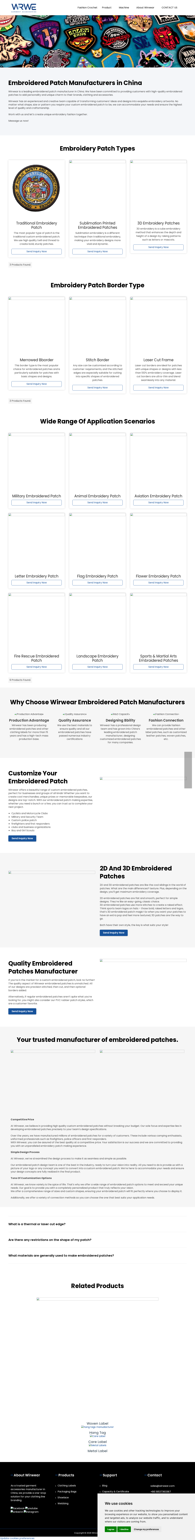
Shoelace (63, 1497)
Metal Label (97, 1451)
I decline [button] (124, 1529)
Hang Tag (97, 1432)
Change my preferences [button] (146, 1529)
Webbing (63, 1503)
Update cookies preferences (17, 1538)
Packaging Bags (67, 1491)
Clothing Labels (67, 1485)
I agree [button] (110, 1529)
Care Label (97, 1441)
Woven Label (97, 1423)
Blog (104, 1485)
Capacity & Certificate (115, 1491)
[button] (183, 7)
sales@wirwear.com (163, 1486)
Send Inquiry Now (37, 251)
